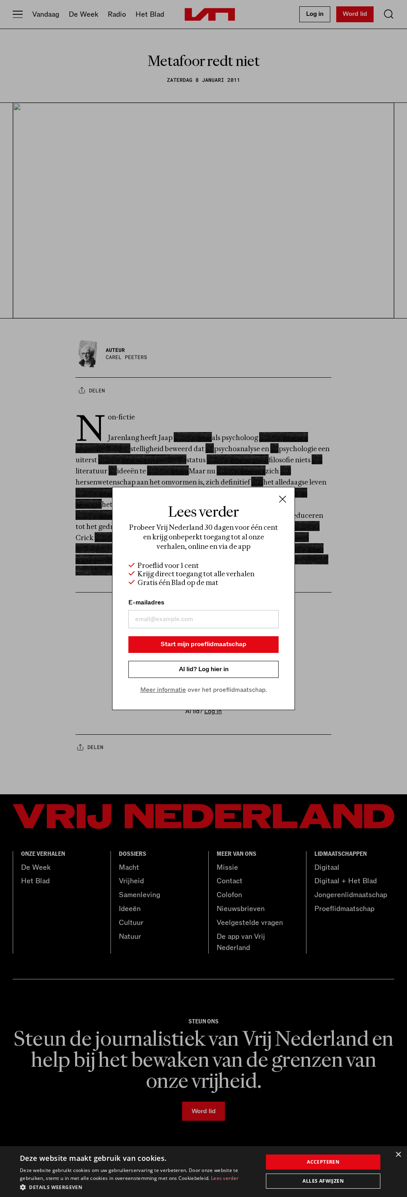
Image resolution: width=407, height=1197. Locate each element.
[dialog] (203, 1171)
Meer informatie (163, 690)
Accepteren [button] (323, 1161)
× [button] (398, 1155)
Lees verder (224, 1178)
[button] (138, 1186)
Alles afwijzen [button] (323, 1181)
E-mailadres (146, 602)
